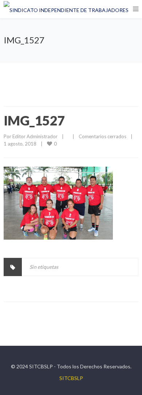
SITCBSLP (71, 378)
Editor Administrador (35, 136)
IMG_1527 (34, 120)
